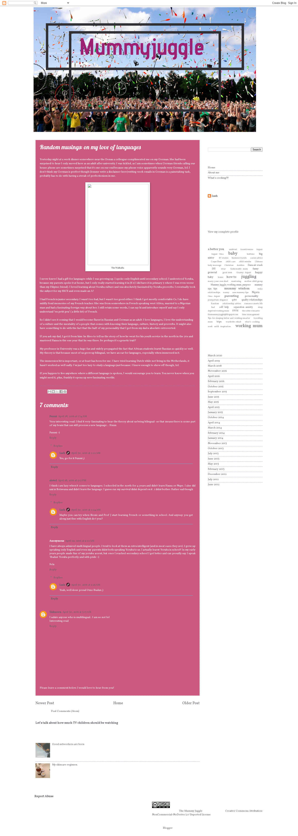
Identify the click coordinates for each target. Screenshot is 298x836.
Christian (229, 265)
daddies (240, 265)
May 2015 (213, 402)
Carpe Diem (216, 261)
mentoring (236, 281)
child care (230, 261)
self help (224, 307)
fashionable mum (239, 268)
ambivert (233, 249)
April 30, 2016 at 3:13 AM (76, 612)
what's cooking (252, 321)
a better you (216, 249)
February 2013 (216, 469)
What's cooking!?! (218, 178)
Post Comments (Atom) (65, 711)
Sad (213, 307)
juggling (248, 277)
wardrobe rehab (233, 321)
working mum (249, 326)
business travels (239, 258)
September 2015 (217, 392)
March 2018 (215, 366)
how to (231, 277)
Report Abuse (44, 796)
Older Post (191, 703)
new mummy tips (241, 292)
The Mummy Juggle (190, 811)
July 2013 (213, 453)
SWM (235, 310)
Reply (53, 438)
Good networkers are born (68, 744)
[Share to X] (57, 392)
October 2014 (216, 417)
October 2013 (216, 448)
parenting (231, 296)
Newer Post (44, 703)
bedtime (250, 254)
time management (250, 314)
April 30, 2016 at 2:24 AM (86, 510)
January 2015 (215, 412)
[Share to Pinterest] (65, 392)
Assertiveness (246, 249)
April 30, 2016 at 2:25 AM (85, 585)
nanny (226, 292)
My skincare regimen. (65, 765)
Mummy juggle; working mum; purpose (231, 285)
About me (213, 173)
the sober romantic (251, 310)
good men (227, 272)
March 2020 (215, 355)
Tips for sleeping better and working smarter (229, 318)
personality (251, 296)
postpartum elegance (218, 300)
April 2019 (214, 361)
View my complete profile (223, 232)
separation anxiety (243, 307)
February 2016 (216, 381)
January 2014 (215, 438)
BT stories (223, 258)
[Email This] (49, 392)
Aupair (259, 249)
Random (215, 303)
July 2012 (213, 479)
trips (219, 321)
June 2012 (213, 484)
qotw (234, 300)
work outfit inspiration (219, 326)
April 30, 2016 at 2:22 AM (85, 453)
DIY (214, 268)
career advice (256, 258)
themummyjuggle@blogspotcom (223, 314)
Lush (62, 453)
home (220, 277)
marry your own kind (218, 281)
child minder (245, 261)
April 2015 (214, 407)
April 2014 (214, 423)
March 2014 (215, 428)
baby (232, 253)
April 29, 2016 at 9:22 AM (79, 541)
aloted (53, 480)
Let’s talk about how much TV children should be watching (76, 723)
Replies (58, 446)
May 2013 (213, 464)
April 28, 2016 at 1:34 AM (72, 416)
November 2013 (217, 443)
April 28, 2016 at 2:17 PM (72, 480)
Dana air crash (255, 265)
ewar (223, 268)
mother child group (253, 281)
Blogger (167, 828)
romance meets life (253, 303)
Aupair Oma (217, 254)
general (212, 272)
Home (118, 703)
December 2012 (217, 474)
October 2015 (215, 386)
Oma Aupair (214, 296)
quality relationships (252, 300)
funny (255, 268)
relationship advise (232, 303)
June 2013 (213, 459)
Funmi (53, 416)
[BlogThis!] (53, 392)
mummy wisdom (237, 288)
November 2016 (217, 371)
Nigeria (255, 292)
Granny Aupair (243, 272)
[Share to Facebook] (61, 392)
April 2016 (214, 376)
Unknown (55, 612)
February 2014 (216, 433)
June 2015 (213, 397)
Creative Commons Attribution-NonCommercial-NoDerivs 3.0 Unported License (207, 813)
